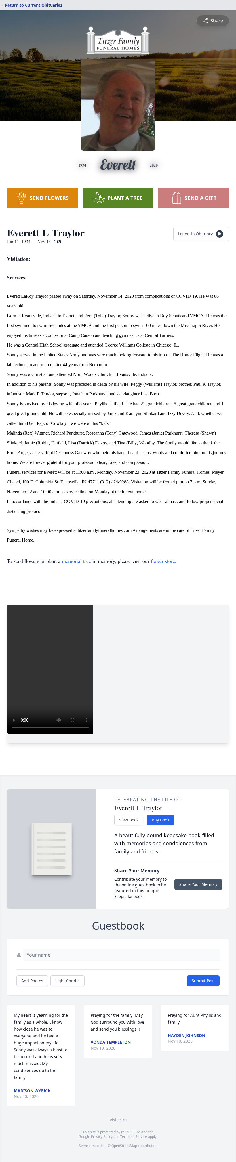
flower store (163, 560)
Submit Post (203, 980)
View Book (128, 820)
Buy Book (160, 820)
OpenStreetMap (124, 1145)
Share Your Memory (198, 884)
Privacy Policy (102, 1136)
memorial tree (76, 560)
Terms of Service (133, 1136)
